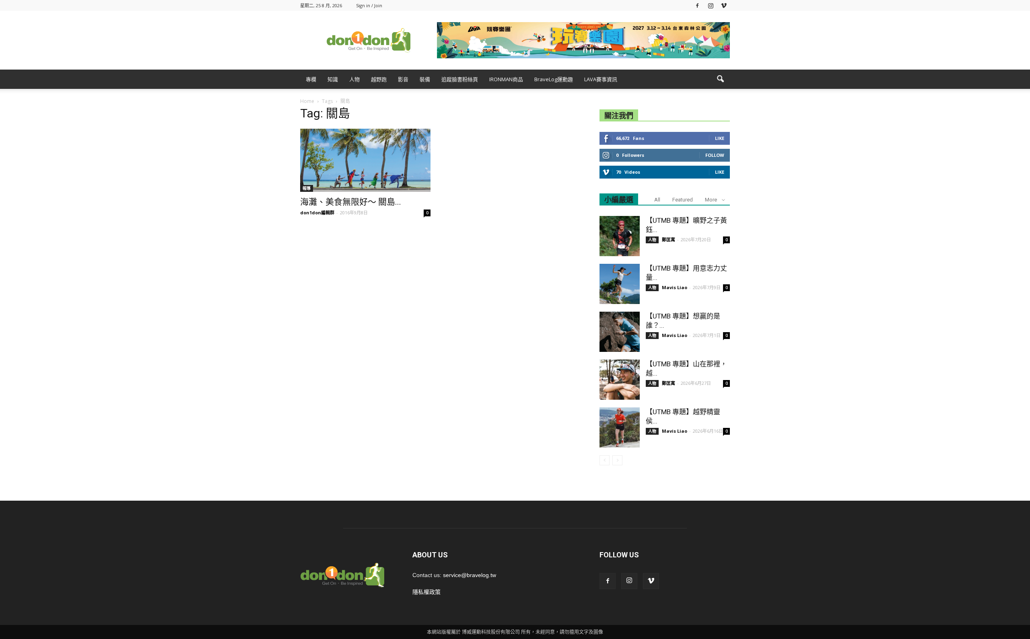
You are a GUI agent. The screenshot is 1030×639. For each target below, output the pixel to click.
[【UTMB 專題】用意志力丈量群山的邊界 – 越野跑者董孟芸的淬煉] (619, 284)
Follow (714, 155)
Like (719, 138)
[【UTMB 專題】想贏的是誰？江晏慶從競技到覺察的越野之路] (619, 332)
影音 (403, 79)
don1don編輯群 (317, 213)
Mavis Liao (674, 287)
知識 (333, 79)
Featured (682, 200)
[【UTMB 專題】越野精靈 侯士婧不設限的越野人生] (619, 427)
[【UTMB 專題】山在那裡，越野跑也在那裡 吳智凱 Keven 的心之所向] (619, 380)
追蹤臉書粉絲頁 (459, 79)
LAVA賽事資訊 (600, 79)
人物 (354, 79)
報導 (307, 188)
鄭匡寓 (668, 239)
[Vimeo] (724, 5)
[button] (720, 79)
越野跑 (379, 79)
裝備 (425, 79)
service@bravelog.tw (469, 575)
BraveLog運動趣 (553, 79)
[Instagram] (711, 5)
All (657, 200)
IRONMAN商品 (506, 79)
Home (307, 101)
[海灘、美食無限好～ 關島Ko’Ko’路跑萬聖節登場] (365, 160)
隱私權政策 (426, 592)
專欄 (311, 79)
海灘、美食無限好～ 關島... (350, 202)
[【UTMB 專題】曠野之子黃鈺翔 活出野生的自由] (619, 236)
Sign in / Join (369, 5)
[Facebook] (697, 5)
